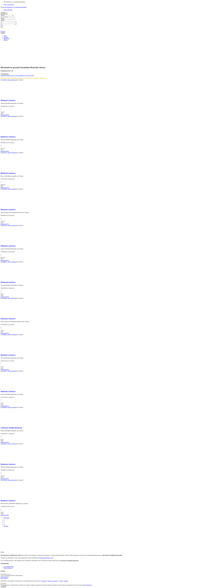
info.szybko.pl (4, 578)
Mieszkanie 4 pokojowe (8, 282)
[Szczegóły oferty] (9, 80)
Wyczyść (3, 31)
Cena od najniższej (19, 75)
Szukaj (2, 33)
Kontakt (66, 581)
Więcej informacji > (87, 585)
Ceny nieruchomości (9, 4)
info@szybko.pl (4, 577)
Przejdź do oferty (5, 115)
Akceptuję (3, 586)
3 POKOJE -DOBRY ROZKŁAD (11, 428)
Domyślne (3, 75)
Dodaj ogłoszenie (8, 568)
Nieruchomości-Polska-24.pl (46, 558)
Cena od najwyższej (29, 75)
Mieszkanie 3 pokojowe (8, 173)
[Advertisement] (47, 53)
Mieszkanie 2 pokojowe (8, 100)
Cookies (61, 581)
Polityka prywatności (52, 581)
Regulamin (43, 581)
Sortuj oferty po (4, 74)
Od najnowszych (10, 75)
